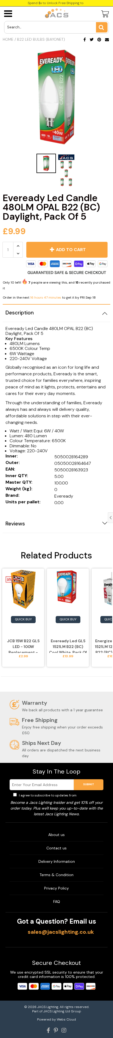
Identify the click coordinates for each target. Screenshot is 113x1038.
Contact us (56, 848)
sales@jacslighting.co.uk (61, 932)
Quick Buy (23, 619)
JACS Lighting (47, 1007)
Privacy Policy (88, 795)
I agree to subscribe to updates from (59, 795)
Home (8, 39)
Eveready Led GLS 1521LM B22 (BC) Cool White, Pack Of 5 (68, 645)
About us (56, 834)
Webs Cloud (66, 1019)
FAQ (56, 901)
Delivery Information (56, 861)
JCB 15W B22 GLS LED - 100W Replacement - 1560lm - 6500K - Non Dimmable (23, 645)
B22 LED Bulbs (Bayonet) (41, 39)
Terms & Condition (56, 874)
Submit (88, 784)
